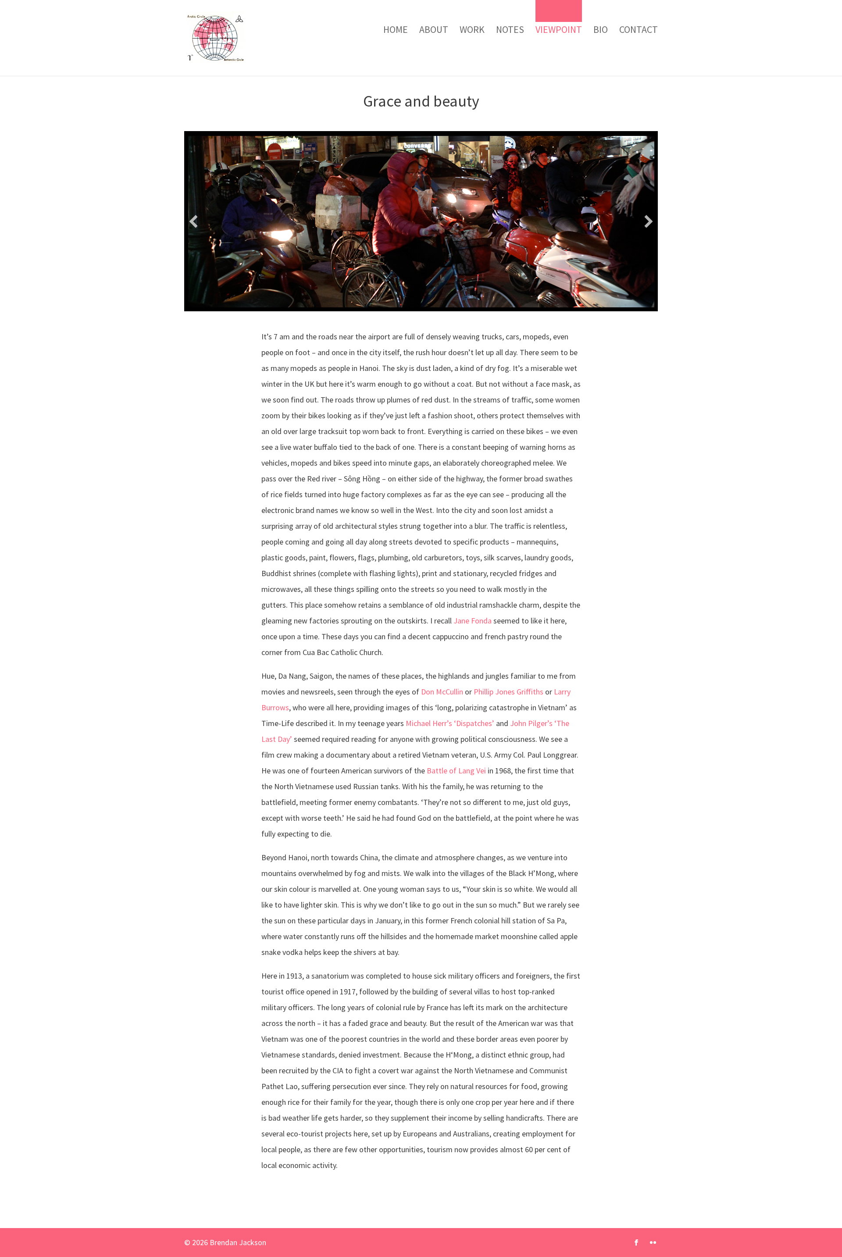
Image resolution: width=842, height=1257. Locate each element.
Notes (510, 29)
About (433, 29)
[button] (193, 221)
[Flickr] (653, 1243)
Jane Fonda (472, 621)
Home (395, 29)
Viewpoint (558, 29)
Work (472, 29)
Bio (600, 29)
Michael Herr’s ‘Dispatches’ (450, 723)
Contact (638, 29)
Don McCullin (442, 692)
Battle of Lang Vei (457, 771)
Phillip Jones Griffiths (508, 692)
